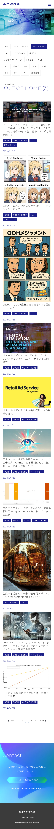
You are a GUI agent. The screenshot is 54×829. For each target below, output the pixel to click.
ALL (7, 46)
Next (42, 721)
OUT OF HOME (39, 46)
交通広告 (30, 59)
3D (25, 66)
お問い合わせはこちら (27, 780)
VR (25, 73)
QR (15, 73)
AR (34, 66)
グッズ (16, 66)
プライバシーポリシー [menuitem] (27, 817)
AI (7, 53)
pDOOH (32, 53)
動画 (7, 73)
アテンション (19, 53)
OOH (16, 46)
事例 (44, 66)
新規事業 (35, 73)
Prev (12, 721)
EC (6, 66)
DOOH (25, 46)
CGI (40, 59)
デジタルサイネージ (13, 59)
